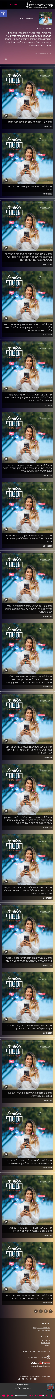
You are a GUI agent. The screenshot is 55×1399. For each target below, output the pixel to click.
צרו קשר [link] (47, 1345)
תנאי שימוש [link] (46, 1340)
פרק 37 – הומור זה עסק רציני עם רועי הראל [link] (30, 122)
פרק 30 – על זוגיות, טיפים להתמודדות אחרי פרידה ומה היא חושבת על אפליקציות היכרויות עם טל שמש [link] (28, 609)
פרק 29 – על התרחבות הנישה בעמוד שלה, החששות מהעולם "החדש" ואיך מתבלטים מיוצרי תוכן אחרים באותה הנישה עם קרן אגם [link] (29, 679)
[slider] (21, 1395)
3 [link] (40, 1311)
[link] (3, 13)
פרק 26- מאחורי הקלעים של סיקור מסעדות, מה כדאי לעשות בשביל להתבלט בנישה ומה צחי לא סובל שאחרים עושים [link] (27, 890)
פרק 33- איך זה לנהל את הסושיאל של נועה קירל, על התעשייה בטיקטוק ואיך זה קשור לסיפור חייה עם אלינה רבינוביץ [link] (27, 397)
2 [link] (45, 1311)
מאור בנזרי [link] (37, 53)
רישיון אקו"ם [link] (29, 1357)
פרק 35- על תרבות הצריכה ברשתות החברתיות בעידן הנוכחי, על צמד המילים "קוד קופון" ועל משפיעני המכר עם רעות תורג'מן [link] (28, 257)
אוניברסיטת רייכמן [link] (44, 1330)
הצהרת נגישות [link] (45, 1343)
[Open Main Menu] (4, 4)
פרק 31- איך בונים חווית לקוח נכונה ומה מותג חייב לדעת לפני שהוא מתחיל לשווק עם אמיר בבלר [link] (29, 538)
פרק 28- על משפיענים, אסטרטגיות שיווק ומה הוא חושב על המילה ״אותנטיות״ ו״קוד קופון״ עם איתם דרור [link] (29, 749)
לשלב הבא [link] (36, 1311)
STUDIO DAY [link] (24, 1376)
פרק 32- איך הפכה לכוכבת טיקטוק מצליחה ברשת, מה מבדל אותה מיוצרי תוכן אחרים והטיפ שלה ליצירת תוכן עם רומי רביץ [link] (27, 468)
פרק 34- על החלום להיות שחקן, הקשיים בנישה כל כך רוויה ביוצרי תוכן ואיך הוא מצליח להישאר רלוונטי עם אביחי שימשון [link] (28, 327)
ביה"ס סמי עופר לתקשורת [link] (41, 1328)
